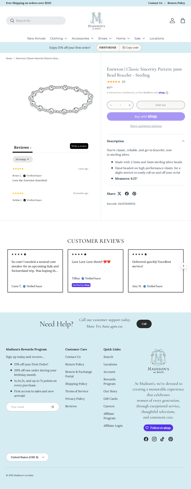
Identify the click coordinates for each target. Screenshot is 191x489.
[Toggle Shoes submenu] (110, 38)
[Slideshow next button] (184, 266)
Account (109, 372)
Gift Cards (111, 399)
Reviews (71, 406)
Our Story (110, 391)
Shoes (102, 38)
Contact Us (155, 3)
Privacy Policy (75, 399)
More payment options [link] (146, 126)
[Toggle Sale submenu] (143, 38)
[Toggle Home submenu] (128, 38)
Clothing (56, 38)
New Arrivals (36, 38)
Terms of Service (76, 391)
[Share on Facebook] (127, 193)
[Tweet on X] (119, 193)
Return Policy (176, 3)
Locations (157, 38)
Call (144, 324)
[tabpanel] (50, 180)
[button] (183, 20)
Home (121, 38)
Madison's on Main (23, 475)
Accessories (80, 38)
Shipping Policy (76, 384)
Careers (109, 406)
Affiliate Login (113, 425)
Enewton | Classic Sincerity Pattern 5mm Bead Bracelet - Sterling (38, 58)
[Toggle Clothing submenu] (66, 38)
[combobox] (36, 20)
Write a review (79, 146)
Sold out (161, 105)
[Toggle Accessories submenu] (92, 38)
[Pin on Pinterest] (134, 193)
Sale (137, 38)
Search (108, 357)
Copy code (132, 47)
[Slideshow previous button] (7, 266)
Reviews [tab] (22, 147)
